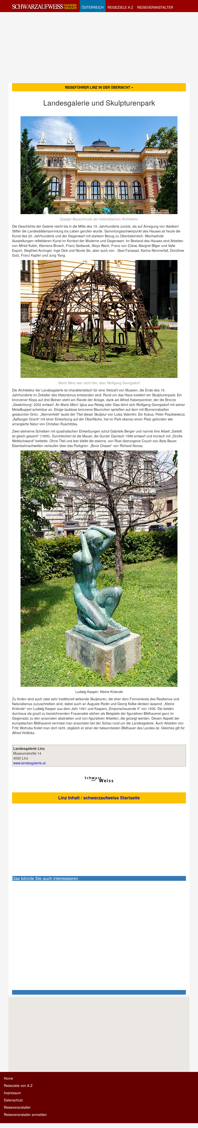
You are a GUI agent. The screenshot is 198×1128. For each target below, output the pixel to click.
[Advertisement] (99, 47)
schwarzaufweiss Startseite (111, 798)
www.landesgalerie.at (29, 762)
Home (8, 1078)
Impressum (12, 1092)
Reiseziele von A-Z (18, 1085)
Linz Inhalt (69, 798)
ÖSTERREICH (93, 7)
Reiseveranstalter (17, 1107)
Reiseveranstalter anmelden (25, 1114)
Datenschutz (13, 1100)
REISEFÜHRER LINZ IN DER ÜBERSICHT (98, 87)
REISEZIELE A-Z (120, 7)
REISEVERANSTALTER (155, 7)
